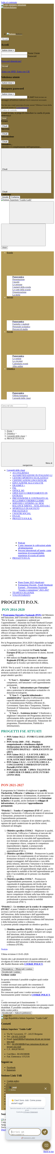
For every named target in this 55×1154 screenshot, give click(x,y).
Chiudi (4, 126)
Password (32, 56)
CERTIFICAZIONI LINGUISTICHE (29, 480)
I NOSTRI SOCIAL (21, 513)
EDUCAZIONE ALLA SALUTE (27, 483)
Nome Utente (34, 53)
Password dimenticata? (11, 61)
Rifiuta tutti (24, 969)
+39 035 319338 (18, 1036)
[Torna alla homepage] (27, 200)
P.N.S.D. (16, 516)
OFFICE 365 (18, 490)
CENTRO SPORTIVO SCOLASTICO (30, 478)
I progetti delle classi (16, 436)
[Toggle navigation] (23, 235)
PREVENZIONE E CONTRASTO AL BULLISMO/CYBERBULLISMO (30, 499)
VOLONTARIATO (21, 595)
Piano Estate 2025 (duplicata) (31, 582)
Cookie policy (13, 1081)
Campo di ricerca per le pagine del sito (18, 403)
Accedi (5, 39)
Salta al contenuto (9, 2)
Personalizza (7, 969)
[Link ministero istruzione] (13, 5)
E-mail (31, 97)
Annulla (5, 197)
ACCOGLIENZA (20, 473)
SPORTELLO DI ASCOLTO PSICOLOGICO (25, 509)
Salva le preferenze (23, 1013)
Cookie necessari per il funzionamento (18, 1002)
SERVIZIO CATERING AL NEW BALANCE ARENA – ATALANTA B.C (31, 504)
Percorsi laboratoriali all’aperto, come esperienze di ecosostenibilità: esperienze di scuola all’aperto (34, 553)
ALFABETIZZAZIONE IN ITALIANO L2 (32, 475)
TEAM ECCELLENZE (23, 592)
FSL (14, 488)
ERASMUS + (18, 485)
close (4, 248)
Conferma (15, 197)
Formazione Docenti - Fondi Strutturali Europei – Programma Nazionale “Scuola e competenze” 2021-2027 (35, 587)
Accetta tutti (11, 972)
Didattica (11, 433)
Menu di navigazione (37, 464)
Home (9, 431)
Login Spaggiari (22, 108)
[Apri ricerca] (31, 212)
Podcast (21, 543)
